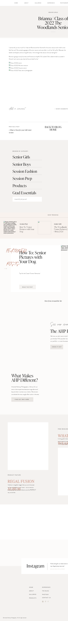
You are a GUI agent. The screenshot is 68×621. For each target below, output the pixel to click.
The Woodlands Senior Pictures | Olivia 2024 (60, 229)
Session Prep (24, 224)
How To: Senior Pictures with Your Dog (27, 229)
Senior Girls (53, 12)
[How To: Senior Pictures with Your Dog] (10, 227)
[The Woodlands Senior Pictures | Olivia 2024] (44, 227)
